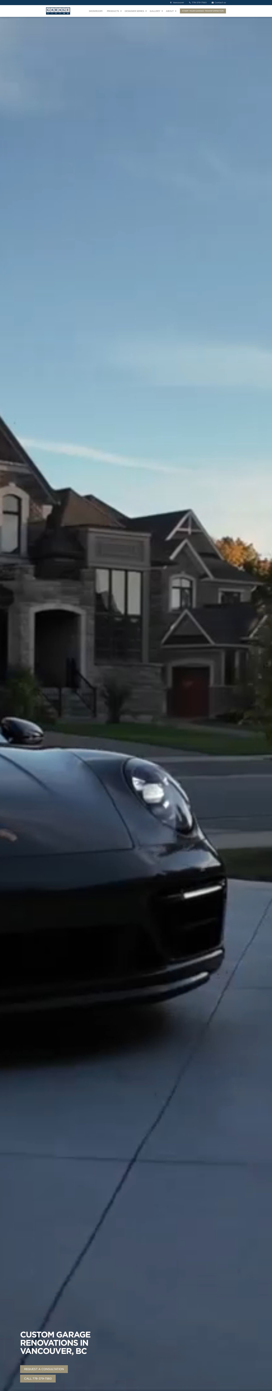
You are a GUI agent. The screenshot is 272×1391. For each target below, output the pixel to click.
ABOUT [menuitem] (170, 11)
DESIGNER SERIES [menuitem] (134, 11)
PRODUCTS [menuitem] (113, 11)
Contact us (220, 2)
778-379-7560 (199, 2)
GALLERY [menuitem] (155, 11)
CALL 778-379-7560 (38, 1378)
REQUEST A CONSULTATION (44, 1369)
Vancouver (178, 2)
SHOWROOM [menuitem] (95, 11)
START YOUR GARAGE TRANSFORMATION (203, 11)
